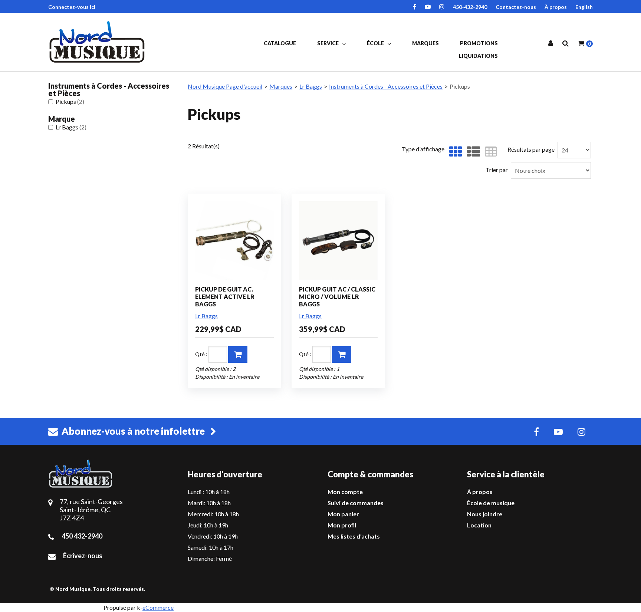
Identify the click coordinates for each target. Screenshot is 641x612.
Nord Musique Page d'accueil (225, 86)
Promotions (479, 43)
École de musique (491, 502)
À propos (556, 7)
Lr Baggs (71, 127)
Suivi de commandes (356, 502)
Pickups (70, 101)
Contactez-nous (516, 7)
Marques (425, 43)
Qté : (201, 354)
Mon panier (343, 513)
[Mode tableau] (489, 151)
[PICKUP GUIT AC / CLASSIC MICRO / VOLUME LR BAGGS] (338, 240)
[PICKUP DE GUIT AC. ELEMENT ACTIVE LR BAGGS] (234, 240)
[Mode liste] (471, 151)
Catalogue (280, 43)
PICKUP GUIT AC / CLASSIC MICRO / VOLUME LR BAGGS (337, 296)
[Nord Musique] (98, 41)
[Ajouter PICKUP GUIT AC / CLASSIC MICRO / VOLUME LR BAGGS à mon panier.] (341, 354)
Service (328, 43)
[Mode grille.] (454, 151)
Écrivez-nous (82, 556)
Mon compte (345, 491)
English (584, 7)
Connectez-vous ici (71, 7)
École (376, 43)
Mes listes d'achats (354, 536)
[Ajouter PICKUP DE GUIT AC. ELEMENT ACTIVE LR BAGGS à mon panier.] (237, 354)
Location (479, 525)
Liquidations (478, 56)
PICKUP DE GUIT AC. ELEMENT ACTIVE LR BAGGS (224, 296)
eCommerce (158, 607)
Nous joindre (484, 513)
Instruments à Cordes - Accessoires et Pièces (386, 86)
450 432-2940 (82, 536)
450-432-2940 (470, 7)
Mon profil (342, 525)
